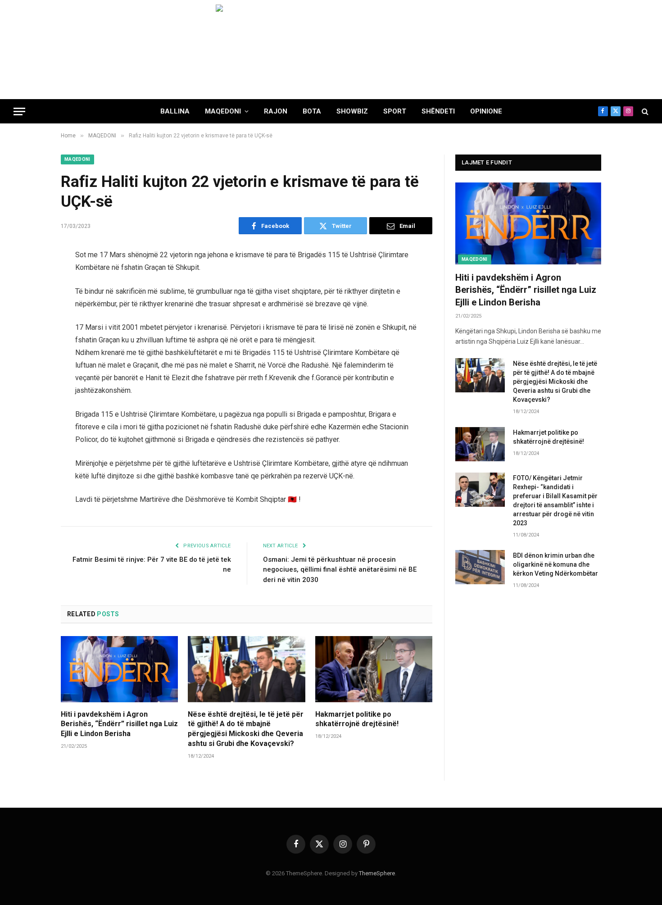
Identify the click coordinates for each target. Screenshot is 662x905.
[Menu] (19, 111)
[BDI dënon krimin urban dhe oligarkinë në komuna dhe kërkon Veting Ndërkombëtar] (480, 567)
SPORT (394, 111)
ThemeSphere (377, 873)
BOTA (312, 111)
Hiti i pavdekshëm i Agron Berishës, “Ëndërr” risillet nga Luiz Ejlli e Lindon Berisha (119, 724)
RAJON (275, 111)
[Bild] (331, 49)
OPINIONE (486, 111)
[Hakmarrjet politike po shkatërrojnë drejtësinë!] (373, 669)
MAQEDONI (223, 111)
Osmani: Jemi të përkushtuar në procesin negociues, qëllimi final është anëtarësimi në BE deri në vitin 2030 (340, 569)
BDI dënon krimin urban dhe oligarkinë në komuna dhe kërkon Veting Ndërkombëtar (555, 564)
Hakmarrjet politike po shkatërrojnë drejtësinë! (357, 719)
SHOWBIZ (352, 111)
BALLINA (175, 111)
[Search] (644, 111)
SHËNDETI (438, 111)
